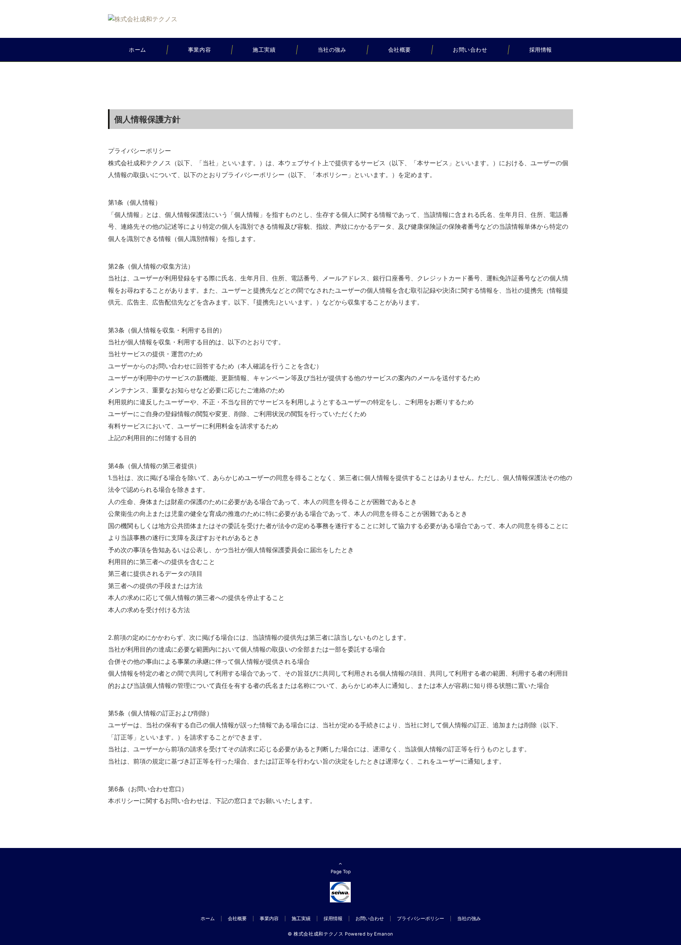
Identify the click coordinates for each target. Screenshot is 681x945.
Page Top (341, 871)
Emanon (383, 934)
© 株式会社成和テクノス (316, 934)
